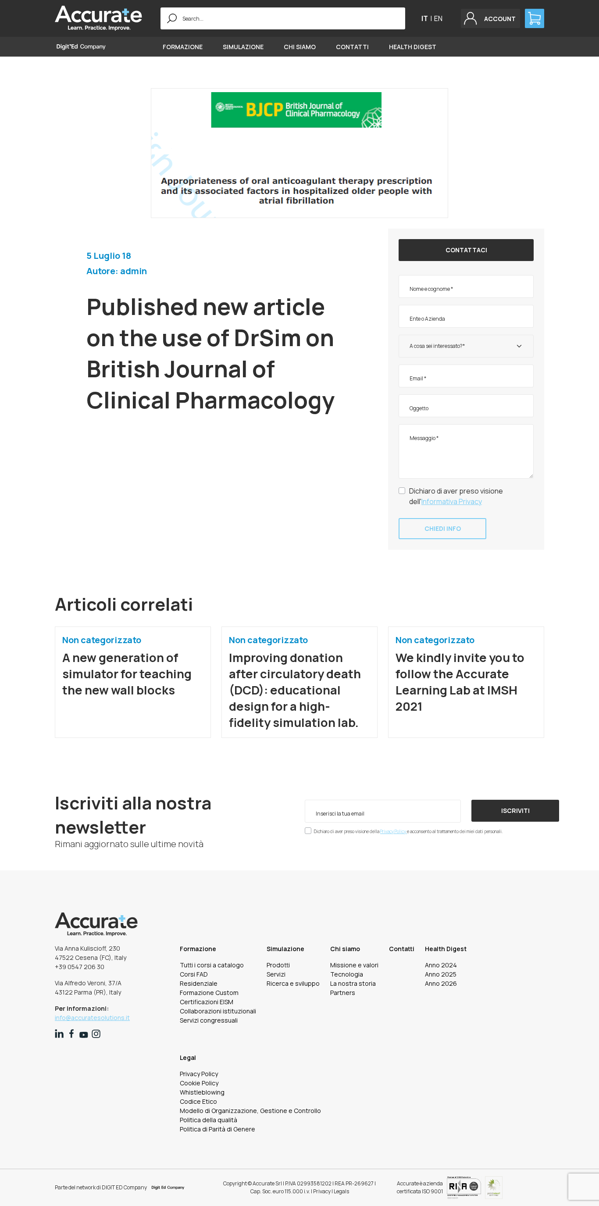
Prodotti (278, 965)
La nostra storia (353, 983)
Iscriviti (515, 810)
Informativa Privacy (451, 501)
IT (424, 18)
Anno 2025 (440, 974)
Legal (188, 1057)
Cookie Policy (199, 1083)
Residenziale (198, 983)
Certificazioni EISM (206, 1002)
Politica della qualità (208, 1120)
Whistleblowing (202, 1092)
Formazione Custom (209, 992)
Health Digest (412, 47)
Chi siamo (300, 47)
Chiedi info (442, 528)
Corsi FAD (194, 974)
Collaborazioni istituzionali (218, 1011)
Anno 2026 (441, 983)
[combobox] (466, 346)
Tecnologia (346, 974)
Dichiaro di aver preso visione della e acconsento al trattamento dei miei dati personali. (408, 831)
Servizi (276, 974)
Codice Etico (198, 1101)
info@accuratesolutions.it (92, 1017)
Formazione (183, 47)
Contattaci (466, 250)
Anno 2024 (441, 965)
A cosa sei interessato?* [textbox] (437, 346)
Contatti (352, 47)
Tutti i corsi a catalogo (212, 965)
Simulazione (243, 47)
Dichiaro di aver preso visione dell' (456, 496)
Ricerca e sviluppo (293, 983)
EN (438, 18)
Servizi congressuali (209, 1020)
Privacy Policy (393, 831)
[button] (490, 18)
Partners (342, 992)
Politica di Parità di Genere (217, 1129)
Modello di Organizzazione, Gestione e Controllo (250, 1110)
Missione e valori (354, 965)
